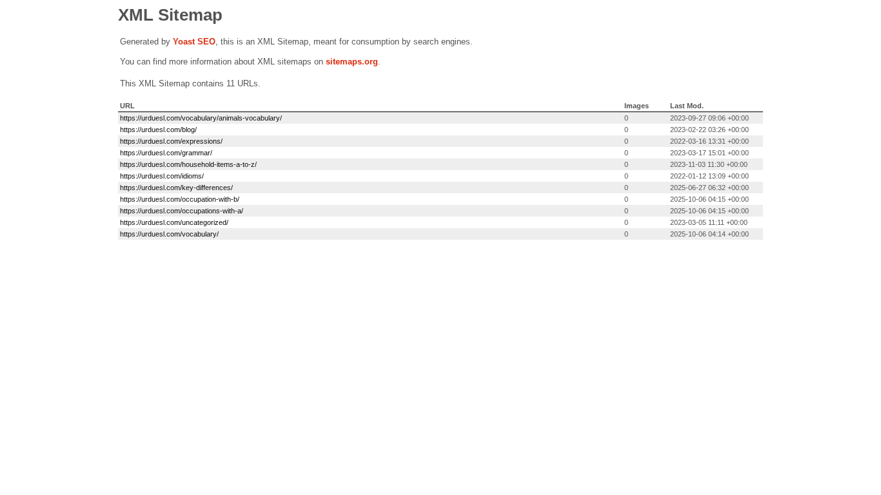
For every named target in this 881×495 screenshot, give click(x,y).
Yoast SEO (194, 41)
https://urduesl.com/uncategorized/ (174, 222)
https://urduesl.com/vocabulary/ (169, 234)
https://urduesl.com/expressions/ (171, 141)
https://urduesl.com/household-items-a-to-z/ (188, 164)
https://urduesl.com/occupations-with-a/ (181, 211)
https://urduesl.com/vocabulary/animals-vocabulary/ (201, 118)
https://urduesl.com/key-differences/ (176, 187)
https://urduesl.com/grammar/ (166, 153)
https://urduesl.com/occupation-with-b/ (179, 199)
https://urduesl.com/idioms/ (162, 176)
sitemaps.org (352, 61)
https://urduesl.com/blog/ (158, 129)
